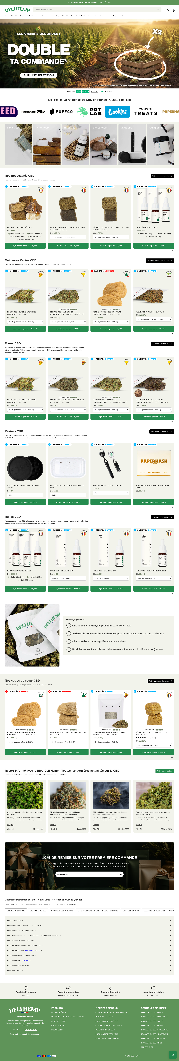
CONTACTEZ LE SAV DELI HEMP (108, 1025)
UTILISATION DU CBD (16, 911)
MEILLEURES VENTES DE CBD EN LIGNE (68, 1017)
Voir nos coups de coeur (159, 681)
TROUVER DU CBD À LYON (152, 1025)
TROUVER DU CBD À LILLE (152, 1021)
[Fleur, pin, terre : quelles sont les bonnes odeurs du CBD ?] (153, 806)
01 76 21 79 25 (153, 995)
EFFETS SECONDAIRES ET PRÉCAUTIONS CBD (98, 911)
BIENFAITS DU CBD (38, 911)
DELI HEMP (135, 1056)
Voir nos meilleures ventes (158, 261)
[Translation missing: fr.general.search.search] (158, 9)
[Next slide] (172, 145)
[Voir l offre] (89, 53)
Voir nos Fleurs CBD (160, 344)
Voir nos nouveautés (160, 176)
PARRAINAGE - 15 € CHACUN (107, 1038)
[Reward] (173, 1055)
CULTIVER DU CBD (131, 911)
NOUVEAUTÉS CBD (59, 1012)
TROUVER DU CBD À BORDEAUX (154, 1034)
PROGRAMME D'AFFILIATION (107, 1034)
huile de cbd (30, 950)
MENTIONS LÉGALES (104, 1017)
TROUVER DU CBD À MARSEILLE (154, 1017)
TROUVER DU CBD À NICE (151, 1043)
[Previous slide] (7, 145)
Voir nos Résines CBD (160, 432)
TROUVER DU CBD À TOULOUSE (154, 1030)
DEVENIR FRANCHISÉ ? (105, 1030)
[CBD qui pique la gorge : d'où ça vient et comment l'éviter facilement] (110, 806)
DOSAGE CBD (57, 1030)
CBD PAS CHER (57, 1025)
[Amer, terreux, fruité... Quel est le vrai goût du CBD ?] (25, 806)
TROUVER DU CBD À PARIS (152, 1012)
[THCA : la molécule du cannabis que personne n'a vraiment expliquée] (68, 806)
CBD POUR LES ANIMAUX (62, 911)
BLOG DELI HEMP (58, 1021)
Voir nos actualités (164, 771)
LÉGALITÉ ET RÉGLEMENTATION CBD (160, 911)
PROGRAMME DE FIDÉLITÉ (106, 1021)
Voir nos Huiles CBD (161, 517)
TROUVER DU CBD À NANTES (153, 1038)
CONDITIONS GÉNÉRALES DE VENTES (111, 1012)
